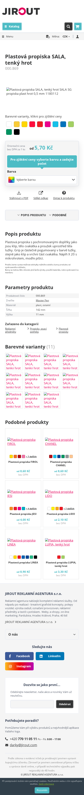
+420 (23, 739)
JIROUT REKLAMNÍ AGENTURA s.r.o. (29, 622)
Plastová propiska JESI (23, 514)
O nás (13, 634)
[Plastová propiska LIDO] (61, 492)
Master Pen (42, 300)
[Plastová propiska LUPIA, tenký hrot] (61, 541)
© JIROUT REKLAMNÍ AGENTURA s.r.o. (42, 774)
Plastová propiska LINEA (23, 562)
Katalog (14, 26)
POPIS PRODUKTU (33, 215)
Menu (9, 36)
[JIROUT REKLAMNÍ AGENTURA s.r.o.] (21, 11)
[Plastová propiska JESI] (23, 492)
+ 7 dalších (31, 456)
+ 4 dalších (31, 508)
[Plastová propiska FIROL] (23, 440)
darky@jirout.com (23, 745)
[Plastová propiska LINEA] (23, 541)
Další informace (46, 783)
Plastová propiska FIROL (23, 462)
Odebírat (65, 704)
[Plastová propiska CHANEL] (61, 440)
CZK (65, 36)
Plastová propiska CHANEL (61, 463)
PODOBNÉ (59, 215)
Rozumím (42, 790)
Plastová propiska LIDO (61, 514)
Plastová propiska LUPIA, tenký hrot (61, 564)
